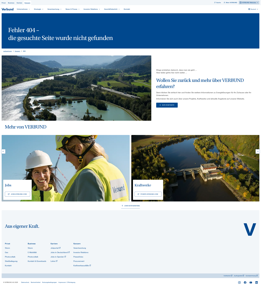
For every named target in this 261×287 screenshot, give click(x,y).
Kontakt (8, 265)
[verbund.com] (250, 229)
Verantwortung (79, 248)
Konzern (17, 51)
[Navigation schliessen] (29, 9)
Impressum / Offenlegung (66, 282)
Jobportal (55, 248)
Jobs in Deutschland (59, 252)
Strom (7, 248)
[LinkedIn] (256, 282)
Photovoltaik (10, 257)
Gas (6, 252)
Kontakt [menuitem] (127, 9)
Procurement (78, 261)
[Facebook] (245, 282)
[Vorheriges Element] (3, 151)
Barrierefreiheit (35, 282)
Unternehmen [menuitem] (22, 9)
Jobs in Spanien (57, 257)
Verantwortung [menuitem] (53, 9)
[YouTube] (251, 282)
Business (31, 244)
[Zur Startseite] (7, 9)
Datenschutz (25, 282)
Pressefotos (78, 257)
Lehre (53, 261)
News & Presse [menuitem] (71, 9)
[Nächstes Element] (257, 151)
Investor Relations (80, 252)
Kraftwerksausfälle (81, 265)
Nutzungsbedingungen (49, 282)
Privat (7, 244)
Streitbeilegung (11, 261)
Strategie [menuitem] (37, 9)
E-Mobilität (32, 252)
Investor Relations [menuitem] (91, 9)
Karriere (54, 244)
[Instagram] (239, 282)
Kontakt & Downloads (37, 261)
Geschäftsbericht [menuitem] (110, 9)
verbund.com (7, 51)
